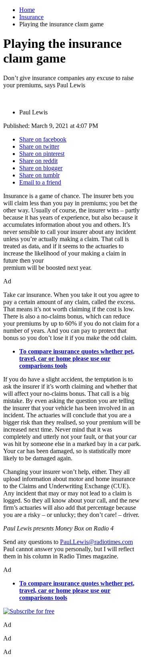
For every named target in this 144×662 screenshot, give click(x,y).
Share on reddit (38, 160)
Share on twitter (39, 146)
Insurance (31, 17)
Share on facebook (42, 139)
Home (27, 9)
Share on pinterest (41, 153)
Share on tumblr (39, 175)
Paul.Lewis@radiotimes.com (96, 541)
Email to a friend (40, 182)
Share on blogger (40, 168)
